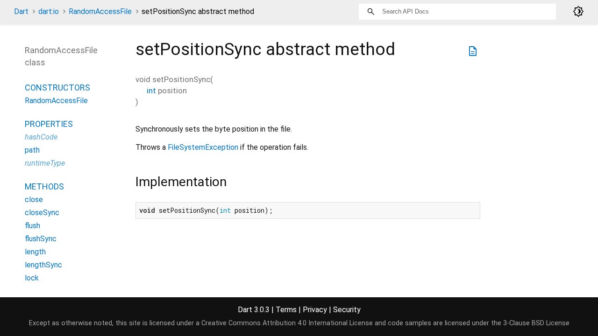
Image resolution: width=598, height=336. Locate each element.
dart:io (48, 11)
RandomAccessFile (100, 11)
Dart (21, 11)
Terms (286, 309)
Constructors (57, 87)
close (34, 199)
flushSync (41, 238)
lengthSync (43, 264)
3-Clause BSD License (536, 323)
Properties (49, 124)
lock (32, 277)
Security (347, 309)
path (32, 150)
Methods (44, 186)
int (151, 90)
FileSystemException (203, 147)
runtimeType (45, 163)
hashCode (41, 137)
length (35, 251)
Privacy (315, 309)
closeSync (42, 212)
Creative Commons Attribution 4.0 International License (287, 323)
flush (32, 225)
